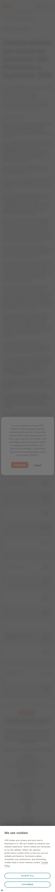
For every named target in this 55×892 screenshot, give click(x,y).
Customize (27, 885)
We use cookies (16, 833)
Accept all (27, 876)
